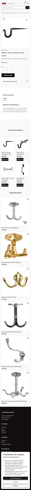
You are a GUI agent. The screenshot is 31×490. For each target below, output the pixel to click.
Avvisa (15, 482)
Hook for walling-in (20, 153)
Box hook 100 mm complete (8, 179)
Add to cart (8, 75)
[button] (28, 3)
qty (2, 66)
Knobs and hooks (9, 12)
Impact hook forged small (6, 153)
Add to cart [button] (5, 159)
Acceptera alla (15, 478)
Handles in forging (20, 179)
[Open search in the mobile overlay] (15, 7)
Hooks (15, 12)
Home (3, 12)
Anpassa (15, 485)
